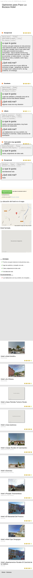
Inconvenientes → (6, 275)
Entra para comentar (15, 197)
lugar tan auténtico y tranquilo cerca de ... (13, 265)
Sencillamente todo (8, 271)
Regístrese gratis (7, 191)
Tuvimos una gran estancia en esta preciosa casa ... (16, 262)
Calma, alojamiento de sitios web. (12, 268)
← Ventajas (4, 259)
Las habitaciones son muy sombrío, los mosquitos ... (17, 277)
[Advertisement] (16, 78)
